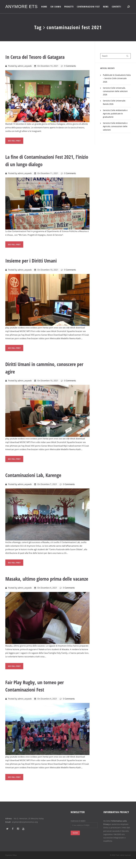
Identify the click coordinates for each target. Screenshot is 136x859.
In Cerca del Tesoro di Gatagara (35, 56)
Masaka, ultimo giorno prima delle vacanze (46, 578)
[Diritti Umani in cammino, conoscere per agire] (47, 410)
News (106, 6)
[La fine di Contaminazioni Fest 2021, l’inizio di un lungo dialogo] (47, 203)
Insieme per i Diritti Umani (31, 260)
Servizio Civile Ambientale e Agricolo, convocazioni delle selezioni (115, 126)
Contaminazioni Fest (88, 6)
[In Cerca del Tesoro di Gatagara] (47, 96)
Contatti (116, 6)
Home (44, 6)
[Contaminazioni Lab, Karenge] (47, 514)
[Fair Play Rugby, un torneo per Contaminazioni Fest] (47, 728)
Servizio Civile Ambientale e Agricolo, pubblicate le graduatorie (115, 113)
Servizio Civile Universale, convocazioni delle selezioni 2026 (115, 91)
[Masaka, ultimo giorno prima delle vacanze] (47, 617)
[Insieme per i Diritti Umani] (47, 299)
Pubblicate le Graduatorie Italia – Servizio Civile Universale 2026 (117, 78)
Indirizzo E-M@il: (78, 821)
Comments (71, 66)
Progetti (69, 6)
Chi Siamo (55, 6)
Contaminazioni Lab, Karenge (33, 475)
